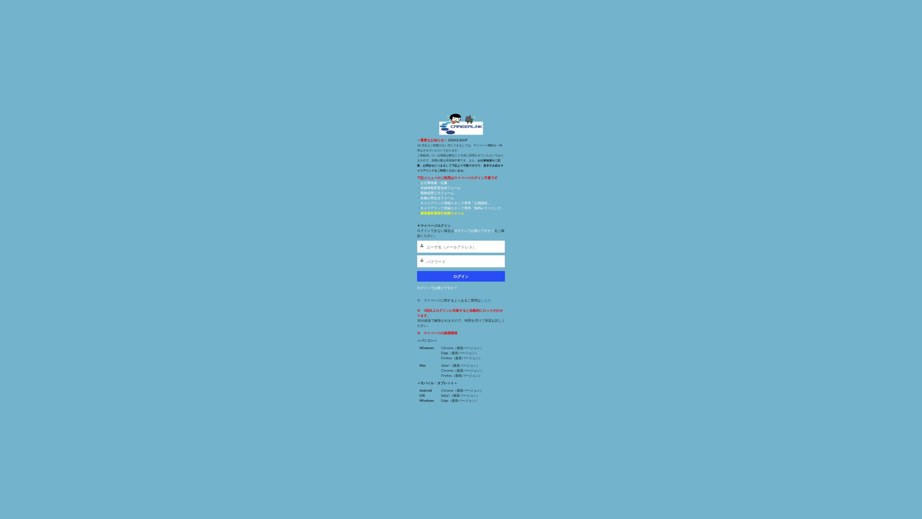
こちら (486, 300)
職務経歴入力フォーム (437, 193)
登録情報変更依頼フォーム (440, 188)
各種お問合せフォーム (437, 198)
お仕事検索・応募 (433, 183)
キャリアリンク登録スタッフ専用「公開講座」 (455, 203)
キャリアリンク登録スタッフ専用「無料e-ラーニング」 (462, 208)
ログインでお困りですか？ (474, 231)
